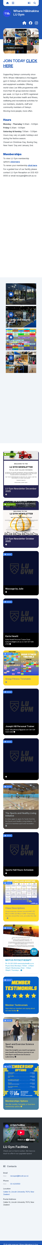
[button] (4, 41)
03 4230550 (15, 1184)
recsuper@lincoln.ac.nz (19, 1176)
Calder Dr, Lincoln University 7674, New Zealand (18, 1193)
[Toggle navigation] (13, 3)
